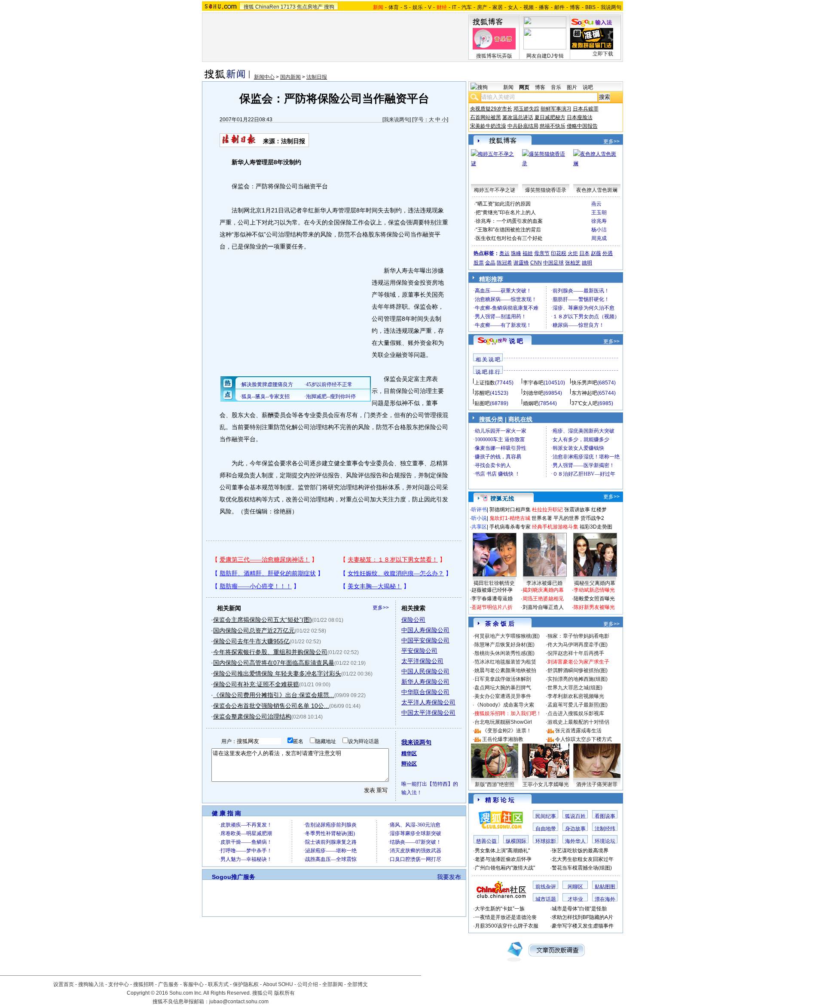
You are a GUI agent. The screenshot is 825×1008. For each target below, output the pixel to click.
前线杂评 (545, 887)
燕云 (596, 204)
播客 (544, 7)
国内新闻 (290, 77)
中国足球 (553, 263)
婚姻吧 (530, 403)
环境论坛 (605, 841)
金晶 (490, 263)
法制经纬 (605, 829)
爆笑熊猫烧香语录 (545, 190)
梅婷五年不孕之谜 (494, 190)
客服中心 (193, 984)
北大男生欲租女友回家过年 (583, 859)
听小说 (479, 518)
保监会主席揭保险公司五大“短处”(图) (262, 619)
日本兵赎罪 (586, 109)
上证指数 (484, 383)
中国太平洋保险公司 (428, 712)
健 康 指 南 (226, 813)
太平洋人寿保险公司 (428, 702)
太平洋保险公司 (422, 661)
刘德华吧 (533, 393)
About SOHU (278, 984)
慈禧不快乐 (552, 126)
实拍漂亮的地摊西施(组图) (577, 679)
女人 (513, 7)
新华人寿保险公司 (425, 681)
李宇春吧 (533, 383)
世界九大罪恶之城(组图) (574, 688)
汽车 (466, 7)
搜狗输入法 (91, 984)
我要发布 (449, 876)
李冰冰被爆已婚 (544, 583)
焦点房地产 (310, 7)
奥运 (504, 253)
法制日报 (316, 77)
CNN (536, 263)
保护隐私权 (246, 984)
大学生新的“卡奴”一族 (500, 909)
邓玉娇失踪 (526, 109)
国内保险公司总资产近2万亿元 (254, 630)
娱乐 (417, 7)
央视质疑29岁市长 (491, 109)
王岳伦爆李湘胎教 (502, 739)
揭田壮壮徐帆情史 (494, 583)
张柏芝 (573, 263)
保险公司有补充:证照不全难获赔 (256, 684)
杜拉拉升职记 (547, 510)
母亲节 (542, 253)
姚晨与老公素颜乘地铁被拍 (505, 670)
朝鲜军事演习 (556, 109)
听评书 (479, 510)
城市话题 (545, 899)
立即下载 (603, 54)
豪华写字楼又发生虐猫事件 (583, 926)
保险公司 (413, 619)
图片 (572, 87)
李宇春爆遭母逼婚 (492, 599)
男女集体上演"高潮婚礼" (502, 851)
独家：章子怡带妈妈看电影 (578, 636)
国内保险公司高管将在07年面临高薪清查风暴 (273, 662)
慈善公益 (486, 841)
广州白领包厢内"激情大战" (505, 868)
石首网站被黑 (485, 117)
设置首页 (63, 984)
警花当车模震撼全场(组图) (582, 868)
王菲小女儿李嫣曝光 (545, 784)
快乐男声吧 (584, 383)
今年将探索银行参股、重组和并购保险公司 (270, 651)
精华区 (409, 753)
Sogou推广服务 (233, 876)
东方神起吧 (584, 393)
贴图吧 (482, 403)
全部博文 (357, 984)
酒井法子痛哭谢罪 (596, 784)
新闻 (508, 87)
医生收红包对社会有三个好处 (509, 238)
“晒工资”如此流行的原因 (503, 204)
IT (454, 7)
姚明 (587, 263)
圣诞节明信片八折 (492, 607)
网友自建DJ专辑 (545, 56)
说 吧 (516, 341)
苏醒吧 (482, 393)
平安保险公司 (419, 650)
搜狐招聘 (143, 984)
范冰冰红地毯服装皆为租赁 (505, 662)
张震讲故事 (577, 510)
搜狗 (329, 7)
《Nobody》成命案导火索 (504, 705)
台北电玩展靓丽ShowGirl (503, 722)
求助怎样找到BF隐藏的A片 (582, 917)
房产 (482, 7)
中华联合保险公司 (425, 691)
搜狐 (249, 7)
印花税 (558, 253)
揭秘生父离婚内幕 (594, 583)
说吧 (588, 87)
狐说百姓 (575, 816)
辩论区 (409, 764)
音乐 (556, 87)
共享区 (479, 527)
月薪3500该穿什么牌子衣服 (506, 926)
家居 (497, 7)
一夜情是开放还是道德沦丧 (506, 917)
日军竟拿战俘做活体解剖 (502, 679)
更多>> (381, 608)
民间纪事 (545, 816)
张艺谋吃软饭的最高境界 (580, 851)
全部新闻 (332, 984)
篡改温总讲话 (517, 117)
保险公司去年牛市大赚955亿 (251, 641)
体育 (393, 7)
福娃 (527, 253)
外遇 (607, 253)
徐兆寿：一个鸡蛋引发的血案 (509, 221)
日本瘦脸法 (580, 117)
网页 (524, 87)
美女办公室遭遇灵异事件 (502, 696)
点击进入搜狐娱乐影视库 (575, 713)
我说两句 (611, 7)
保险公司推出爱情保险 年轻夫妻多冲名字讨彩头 (277, 673)
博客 (575, 7)
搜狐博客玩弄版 (494, 56)
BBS (590, 7)
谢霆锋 (521, 263)
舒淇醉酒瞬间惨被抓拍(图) (577, 670)
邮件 (559, 7)
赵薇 (596, 253)
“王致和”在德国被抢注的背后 (508, 230)
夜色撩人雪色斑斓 (596, 190)
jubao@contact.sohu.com (239, 1002)
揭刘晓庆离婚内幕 (543, 590)
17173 (288, 7)
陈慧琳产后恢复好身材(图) (504, 645)
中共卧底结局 (522, 126)
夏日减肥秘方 (550, 117)
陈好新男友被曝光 (594, 607)
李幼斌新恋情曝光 (594, 590)
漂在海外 (605, 899)
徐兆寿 (599, 221)
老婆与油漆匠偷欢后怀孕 (503, 859)
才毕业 (575, 899)
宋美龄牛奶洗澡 (488, 126)
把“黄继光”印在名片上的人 (506, 212)
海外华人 (575, 841)
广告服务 (168, 984)
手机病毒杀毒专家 (510, 527)
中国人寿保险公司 (425, 630)
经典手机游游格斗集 (555, 527)
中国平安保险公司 (425, 640)
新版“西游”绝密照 (494, 784)
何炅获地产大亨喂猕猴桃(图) (507, 636)
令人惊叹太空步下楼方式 (583, 739)
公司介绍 (307, 984)
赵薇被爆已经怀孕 (492, 590)
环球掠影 (545, 841)
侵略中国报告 (582, 126)
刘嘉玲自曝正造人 (543, 607)
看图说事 (605, 816)
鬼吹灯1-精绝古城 (509, 518)
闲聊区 (575, 887)
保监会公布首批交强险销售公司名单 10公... (271, 705)
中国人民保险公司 (425, 671)
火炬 (573, 253)
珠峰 (516, 253)
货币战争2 (592, 518)
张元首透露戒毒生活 (578, 731)
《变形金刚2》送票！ (507, 731)
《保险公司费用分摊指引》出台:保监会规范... (273, 694)
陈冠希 (504, 263)
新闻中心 (264, 77)
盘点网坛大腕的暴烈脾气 (502, 688)
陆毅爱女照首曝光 (594, 599)
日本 (584, 253)
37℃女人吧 (584, 403)
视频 (528, 7)
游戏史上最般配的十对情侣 (578, 722)
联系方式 (218, 984)
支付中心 (118, 984)
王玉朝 (599, 212)
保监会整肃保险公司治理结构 (252, 716)
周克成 (599, 238)
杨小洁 (599, 230)
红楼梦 (599, 510)
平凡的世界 (566, 518)
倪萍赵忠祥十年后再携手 (575, 653)
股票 (479, 263)
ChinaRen (267, 7)
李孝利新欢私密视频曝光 (575, 696)
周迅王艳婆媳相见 (543, 599)
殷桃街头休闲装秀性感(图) (504, 653)
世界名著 (542, 518)
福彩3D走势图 (596, 527)
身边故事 (575, 829)
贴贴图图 (605, 887)
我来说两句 (396, 120)
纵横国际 (516, 841)
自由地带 (545, 829)
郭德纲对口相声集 (510, 510)
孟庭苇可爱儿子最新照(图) (577, 705)
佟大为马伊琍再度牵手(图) (577, 645)
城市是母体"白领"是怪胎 (579, 909)
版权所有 (284, 993)
